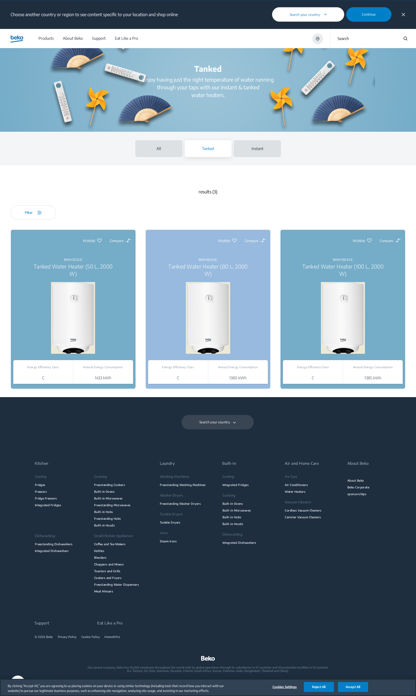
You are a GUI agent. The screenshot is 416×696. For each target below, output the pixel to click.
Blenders (100, 557)
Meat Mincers (103, 591)
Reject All (318, 687)
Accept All (353, 687)
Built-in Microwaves (108, 498)
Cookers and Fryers (108, 578)
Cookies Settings (285, 687)
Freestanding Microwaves (112, 505)
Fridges (40, 485)
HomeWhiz (112, 637)
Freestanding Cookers (109, 485)
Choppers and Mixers (109, 564)
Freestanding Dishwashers (54, 544)
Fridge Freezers (46, 498)
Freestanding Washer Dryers (180, 504)
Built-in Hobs (103, 512)
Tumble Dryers (170, 522)
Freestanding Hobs (107, 518)
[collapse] (403, 14)
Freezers (41, 491)
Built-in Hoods (104, 525)
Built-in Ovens (104, 491)
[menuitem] (46, 38)
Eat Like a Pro (110, 623)
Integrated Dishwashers (52, 551)
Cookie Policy (90, 637)
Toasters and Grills (107, 571)
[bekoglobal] (17, 39)
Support (42, 623)
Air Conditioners (296, 485)
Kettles (99, 551)
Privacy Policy (67, 637)
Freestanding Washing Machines (183, 485)
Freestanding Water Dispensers (116, 584)
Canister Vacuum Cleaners (303, 517)
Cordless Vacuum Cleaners (303, 510)
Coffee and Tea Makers (110, 544)
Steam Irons (168, 541)
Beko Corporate (358, 487)
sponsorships (357, 494)
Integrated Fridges (48, 505)
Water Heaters (295, 491)
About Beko (355, 480)
